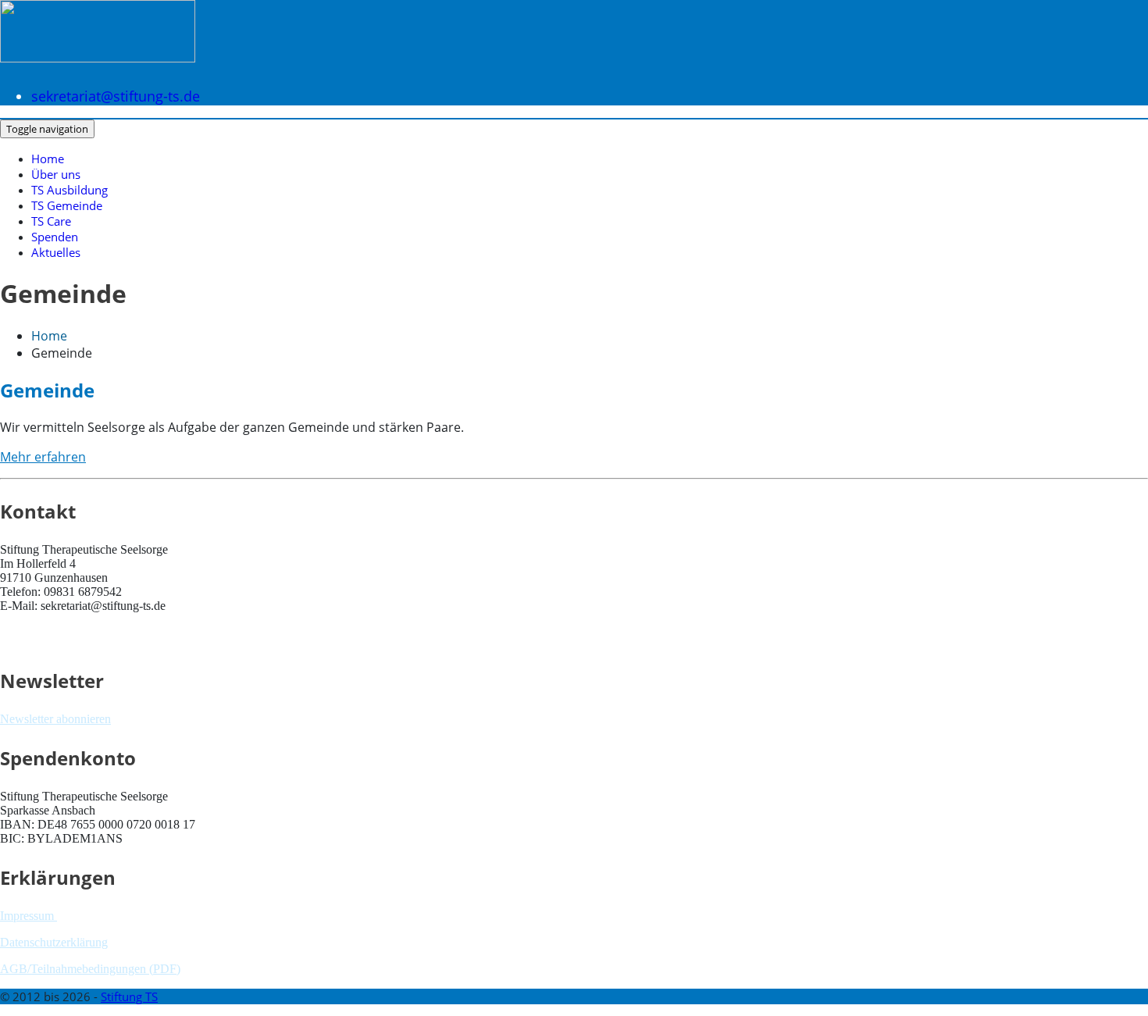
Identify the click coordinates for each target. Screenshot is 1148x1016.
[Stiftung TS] (97, 47)
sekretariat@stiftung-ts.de (115, 96)
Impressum (28, 915)
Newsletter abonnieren (55, 718)
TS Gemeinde (66, 205)
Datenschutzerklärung (54, 942)
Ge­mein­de (47, 390)
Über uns (55, 174)
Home (47, 158)
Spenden (54, 236)
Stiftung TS (129, 996)
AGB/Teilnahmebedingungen (73, 968)
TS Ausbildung (69, 190)
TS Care (51, 221)
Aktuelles (55, 252)
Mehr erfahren (43, 456)
